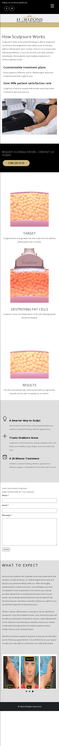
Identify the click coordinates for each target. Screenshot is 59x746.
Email (5, 505)
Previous (6, 674)
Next (52, 674)
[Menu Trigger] (52, 5)
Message (7, 515)
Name (5, 495)
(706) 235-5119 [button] (16, 163)
